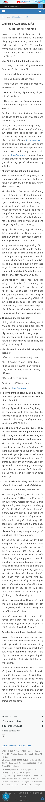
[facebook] (3, 736)
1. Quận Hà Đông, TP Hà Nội (23, 779)
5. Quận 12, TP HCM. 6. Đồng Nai (28, 785)
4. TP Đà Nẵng (7, 785)
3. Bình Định (37, 782)
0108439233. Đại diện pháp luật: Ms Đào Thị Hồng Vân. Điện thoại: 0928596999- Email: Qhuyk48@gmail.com (22, 763)
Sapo (28, 800)
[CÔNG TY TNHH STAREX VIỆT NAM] (22, 2)
